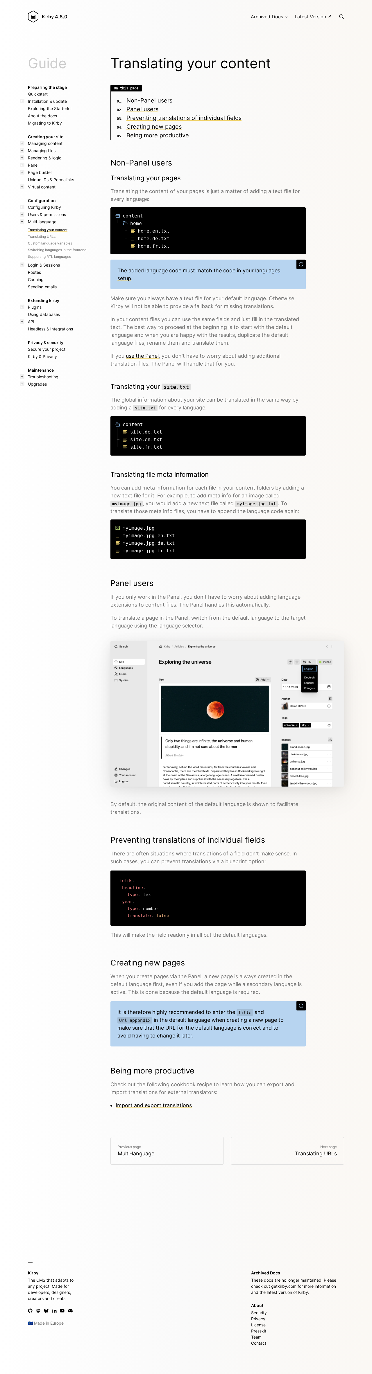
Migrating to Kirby (45, 123)
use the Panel (142, 356)
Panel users (142, 109)
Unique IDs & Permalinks (51, 179)
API (31, 321)
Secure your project (46, 349)
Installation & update (47, 101)
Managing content (45, 143)
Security (259, 1312)
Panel (33, 165)
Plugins (35, 307)
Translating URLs (42, 236)
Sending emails (42, 286)
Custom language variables (50, 243)
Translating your (149, 386)
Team (256, 1337)
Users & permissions (47, 214)
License (258, 1324)
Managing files (42, 150)
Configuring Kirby (44, 207)
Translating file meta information (159, 474)
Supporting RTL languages (49, 256)
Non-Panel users (149, 100)
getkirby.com (283, 1286)
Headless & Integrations (50, 328)
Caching (36, 279)
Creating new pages (154, 126)
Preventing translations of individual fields (184, 117)
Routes (34, 272)
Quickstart (38, 93)
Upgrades (37, 384)
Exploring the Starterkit (50, 108)
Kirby (54, 16)
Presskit (258, 1330)
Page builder (40, 172)
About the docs (42, 115)
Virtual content (42, 186)
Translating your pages (145, 178)
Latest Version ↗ (313, 16)
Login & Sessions (44, 264)
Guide (47, 63)
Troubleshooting (43, 376)
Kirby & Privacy (42, 356)
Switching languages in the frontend (57, 250)
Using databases (44, 314)
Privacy (258, 1318)
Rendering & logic (44, 157)
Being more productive (157, 135)
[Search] (341, 16)
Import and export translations (154, 1105)
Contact (258, 1343)
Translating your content (47, 230)
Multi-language (42, 221)
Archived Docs (267, 16)
